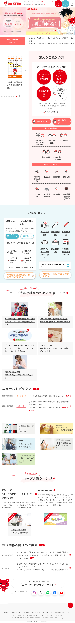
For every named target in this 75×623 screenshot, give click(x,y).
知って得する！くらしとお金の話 (17, 494)
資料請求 (58, 5)
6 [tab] (13, 96)
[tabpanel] (15, 73)
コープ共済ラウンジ (37, 478)
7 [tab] (16, 96)
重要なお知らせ (12, 39)
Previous (3, 70)
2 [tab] (53, 30)
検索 (72, 5)
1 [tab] (50, 30)
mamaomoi (45, 490)
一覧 (11, 42)
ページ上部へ (70, 605)
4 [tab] (58, 30)
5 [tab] (11, 96)
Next (25, 70)
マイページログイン (65, 5)
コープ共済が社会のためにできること (37, 293)
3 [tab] (55, 30)
